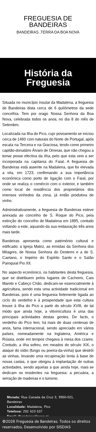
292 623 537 (32, 411)
